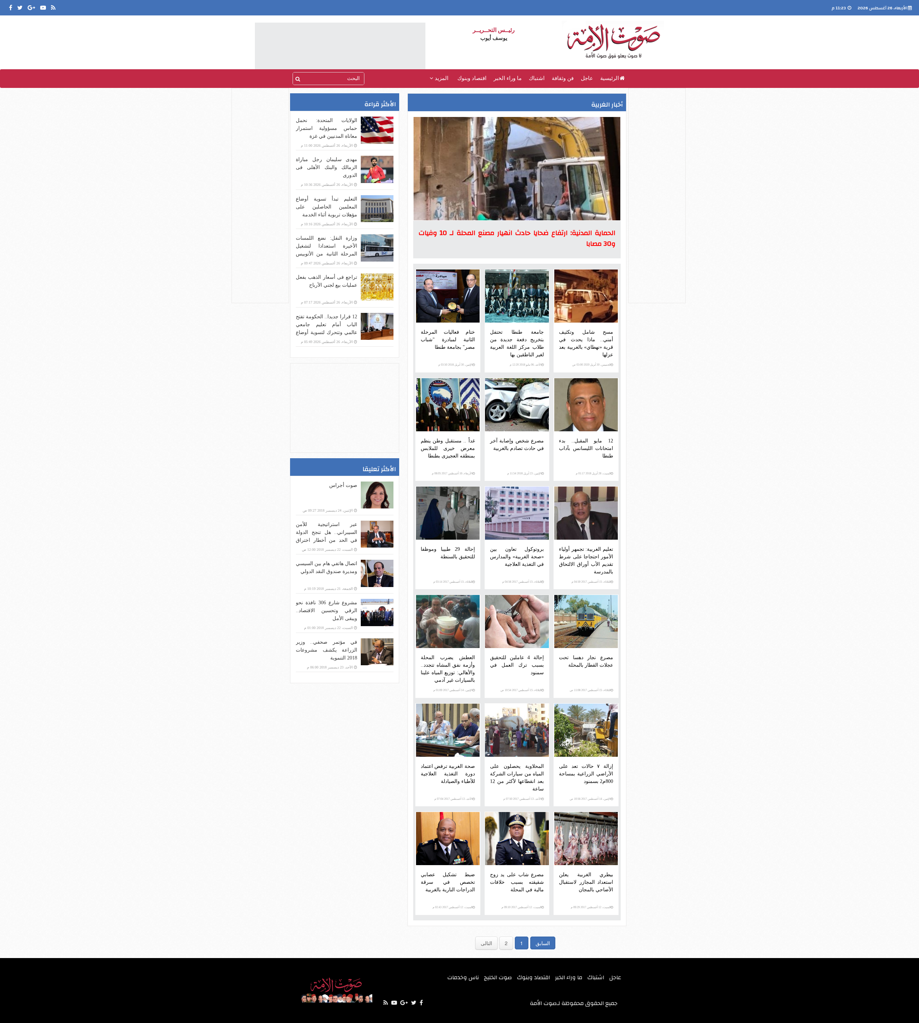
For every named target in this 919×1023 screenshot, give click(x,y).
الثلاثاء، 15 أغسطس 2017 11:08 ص (590, 690)
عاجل (587, 78)
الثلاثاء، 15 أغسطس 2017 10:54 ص (520, 690)
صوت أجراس (343, 485)
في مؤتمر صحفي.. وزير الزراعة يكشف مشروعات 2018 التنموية (326, 650)
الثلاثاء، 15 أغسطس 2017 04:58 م (521, 581)
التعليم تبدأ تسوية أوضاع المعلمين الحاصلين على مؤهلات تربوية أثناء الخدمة (326, 206)
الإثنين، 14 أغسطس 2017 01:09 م (452, 690)
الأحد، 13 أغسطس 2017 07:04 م (453, 799)
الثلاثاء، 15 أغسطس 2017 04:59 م (591, 581)
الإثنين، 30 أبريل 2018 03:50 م (455, 364)
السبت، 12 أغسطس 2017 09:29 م (591, 907)
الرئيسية (609, 78)
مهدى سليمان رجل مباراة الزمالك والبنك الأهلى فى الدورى (326, 167)
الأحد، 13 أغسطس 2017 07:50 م (522, 799)
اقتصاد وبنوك (471, 78)
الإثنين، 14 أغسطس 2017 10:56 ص (590, 799)
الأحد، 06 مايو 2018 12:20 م (525, 364)
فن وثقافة (563, 78)
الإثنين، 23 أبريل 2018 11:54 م (524, 473)
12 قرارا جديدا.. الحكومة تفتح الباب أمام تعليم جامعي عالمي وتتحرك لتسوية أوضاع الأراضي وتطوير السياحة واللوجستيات (326, 332)
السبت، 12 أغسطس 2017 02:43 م (452, 907)
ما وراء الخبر (508, 78)
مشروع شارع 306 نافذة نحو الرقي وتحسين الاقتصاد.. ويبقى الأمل (326, 610)
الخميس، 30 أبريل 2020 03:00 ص (591, 364)
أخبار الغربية (607, 105)
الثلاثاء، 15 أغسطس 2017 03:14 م (452, 581)
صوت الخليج (498, 977)
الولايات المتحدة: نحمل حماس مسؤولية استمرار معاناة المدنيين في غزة (326, 128)
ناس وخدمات (463, 977)
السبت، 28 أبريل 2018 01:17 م (593, 473)
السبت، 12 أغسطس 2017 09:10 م (521, 907)
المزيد (440, 78)
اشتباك (537, 78)
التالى (486, 943)
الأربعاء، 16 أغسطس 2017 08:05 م (452, 473)
